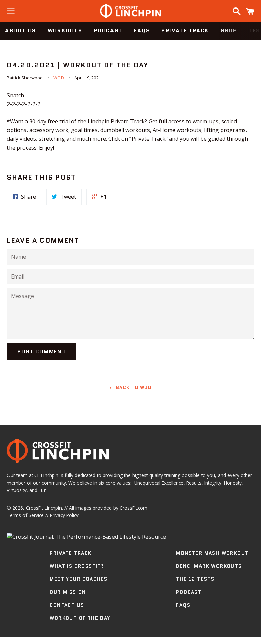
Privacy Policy (64, 515)
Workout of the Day (80, 618)
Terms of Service (25, 515)
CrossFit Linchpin (44, 508)
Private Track (185, 30)
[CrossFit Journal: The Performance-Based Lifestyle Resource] (86, 536)
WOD (58, 77)
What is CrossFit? (77, 566)
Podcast (108, 30)
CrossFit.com (133, 508)
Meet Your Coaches (78, 578)
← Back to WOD (131, 387)
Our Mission (68, 592)
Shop (229, 30)
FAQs (142, 30)
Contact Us (67, 605)
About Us (20, 30)
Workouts (65, 30)
